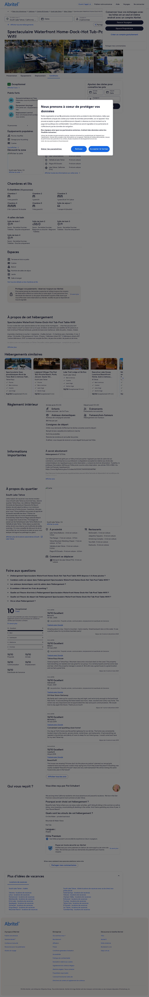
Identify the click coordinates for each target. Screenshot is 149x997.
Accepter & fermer (99, 149)
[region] (75, 128)
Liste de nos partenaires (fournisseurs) (54, 141)
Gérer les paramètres (51, 149)
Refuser (79, 149)
